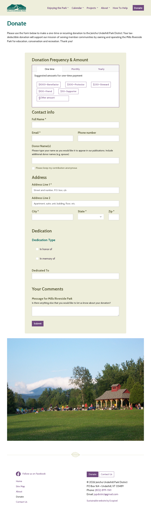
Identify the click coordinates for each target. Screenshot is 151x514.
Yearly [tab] (106, 68)
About (19, 491)
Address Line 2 (41, 198)
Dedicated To (40, 270)
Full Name (39, 119)
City (35, 211)
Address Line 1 (42, 184)
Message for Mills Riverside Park (52, 298)
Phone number (87, 132)
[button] (58, 8)
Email (36, 132)
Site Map (20, 486)
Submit (38, 323)
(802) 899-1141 (103, 490)
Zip (111, 211)
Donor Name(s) (41, 146)
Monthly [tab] (79, 68)
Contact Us (21, 501)
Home (19, 481)
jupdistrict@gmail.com (106, 494)
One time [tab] (54, 68)
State (82, 211)
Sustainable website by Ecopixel (102, 500)
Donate (92, 474)
